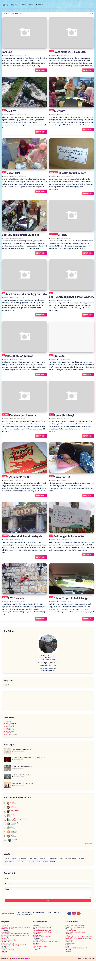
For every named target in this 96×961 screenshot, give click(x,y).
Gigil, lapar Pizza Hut (19, 477)
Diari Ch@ (4, 948)
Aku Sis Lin (4, 926)
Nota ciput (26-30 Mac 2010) (70, 51)
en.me (67, 946)
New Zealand (31, 861)
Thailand (52, 861)
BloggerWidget (88, 843)
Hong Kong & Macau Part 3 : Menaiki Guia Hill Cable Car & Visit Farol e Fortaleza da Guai (78, 937)
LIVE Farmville (16, 598)
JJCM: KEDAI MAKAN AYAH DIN (21, 774)
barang (51, 414)
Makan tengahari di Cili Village (42, 932)
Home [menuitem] (24, 5)
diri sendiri (5, 414)
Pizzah (12, 802)
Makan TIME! (13, 173)
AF (3, 355)
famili (51, 535)
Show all (90, 13)
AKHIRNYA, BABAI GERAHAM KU (22, 749)
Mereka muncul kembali (23, 415)
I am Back (7, 51)
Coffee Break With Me (7, 943)
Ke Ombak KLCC (70, 943)
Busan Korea (33, 858)
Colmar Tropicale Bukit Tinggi (70, 598)
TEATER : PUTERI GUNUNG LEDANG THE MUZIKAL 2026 (28, 757)
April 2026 (9, 730)
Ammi (12, 815)
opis (4, 110)
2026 (7, 722)
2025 (7, 733)
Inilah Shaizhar (5, 932)
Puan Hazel (14, 831)
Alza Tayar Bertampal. (7, 949)
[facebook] (69, 913)
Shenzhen (45, 861)
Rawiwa (13, 806)
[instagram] (74, 913)
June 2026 (9, 726)
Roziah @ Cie (14, 823)
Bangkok (14, 858)
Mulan (12, 835)
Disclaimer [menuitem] (39, 5)
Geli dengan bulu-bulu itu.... (69, 536)
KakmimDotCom (6, 938)
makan (51, 110)
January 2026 (10, 731)
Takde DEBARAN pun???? (19, 356)
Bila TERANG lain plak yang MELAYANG (71, 296)
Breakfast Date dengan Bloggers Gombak (13, 945)
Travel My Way (69, 935)
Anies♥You (68, 941)
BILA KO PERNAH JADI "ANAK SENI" (23, 783)
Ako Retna (6, 55)
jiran (51, 355)
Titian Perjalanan (70, 930)
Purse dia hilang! (64, 415)
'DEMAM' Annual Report (72, 173)
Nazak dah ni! (62, 477)
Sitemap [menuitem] (30, 5)
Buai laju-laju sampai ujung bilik (21, 234)
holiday (52, 51)
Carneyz (14, 839)
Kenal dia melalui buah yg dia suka (26, 294)
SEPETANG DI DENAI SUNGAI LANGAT (76, 948)
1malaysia (5, 535)
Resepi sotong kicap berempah (42, 927)
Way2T (15, 958)
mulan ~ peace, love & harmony (74, 926)
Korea (23, 861)
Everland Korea (53, 858)
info (4, 293)
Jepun (18, 861)
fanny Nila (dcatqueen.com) (19, 819)
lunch (4, 172)
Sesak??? (11, 111)
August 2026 (9, 723)
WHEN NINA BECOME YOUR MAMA (22, 766)
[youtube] (79, 913)
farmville (5, 597)
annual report (53, 172)
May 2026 (9, 728)
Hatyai (61, 858)
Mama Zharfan (15, 810)
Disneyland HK (43, 858)
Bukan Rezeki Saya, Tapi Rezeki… (75, 932)
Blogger (28, 958)
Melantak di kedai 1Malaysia (25, 536)
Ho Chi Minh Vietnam (70, 858)
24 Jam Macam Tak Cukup (8, 940)
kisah (51, 293)
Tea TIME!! (59, 111)
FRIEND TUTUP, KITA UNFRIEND (42, 937)
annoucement (53, 234)
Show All (4, 953)
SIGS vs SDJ (59, 356)
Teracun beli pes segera (40, 946)
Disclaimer (92, 958)
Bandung (7, 858)
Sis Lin (12, 827)
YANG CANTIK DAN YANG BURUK (74, 927)
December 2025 (10, 734)
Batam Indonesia (23, 858)
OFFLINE (62, 234)
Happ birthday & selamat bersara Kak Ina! (45, 941)
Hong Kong (81, 858)
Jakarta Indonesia (9, 861)
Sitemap (85, 958)
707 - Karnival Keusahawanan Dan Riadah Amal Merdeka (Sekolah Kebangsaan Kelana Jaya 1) (15, 934)
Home (79, 958)
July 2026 (9, 725)
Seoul (38, 861)
